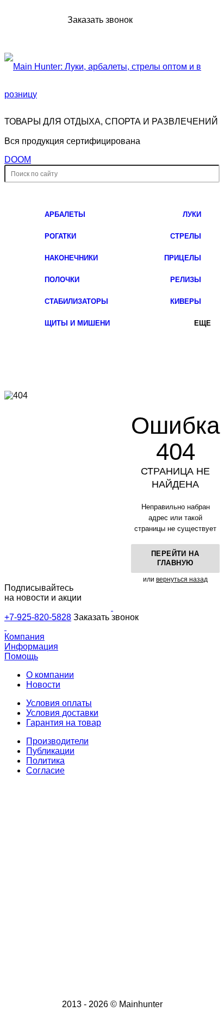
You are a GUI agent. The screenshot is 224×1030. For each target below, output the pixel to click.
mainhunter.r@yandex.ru (126, 928)
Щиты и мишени (77, 323)
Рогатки (60, 236)
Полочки (62, 280)
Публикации (50, 751)
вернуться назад (182, 579)
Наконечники (71, 258)
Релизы (185, 280)
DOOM (17, 159)
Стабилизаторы (76, 301)
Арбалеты (65, 214)
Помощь (21, 656)
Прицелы (182, 258)
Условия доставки (62, 712)
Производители (57, 741)
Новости (43, 684)
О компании (50, 674)
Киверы (185, 301)
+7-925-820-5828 (34, 19)
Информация (31, 646)
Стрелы (185, 236)
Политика (45, 760)
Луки (192, 214)
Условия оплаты (59, 703)
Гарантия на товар (63, 722)
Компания (24, 636)
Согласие (45, 770)
